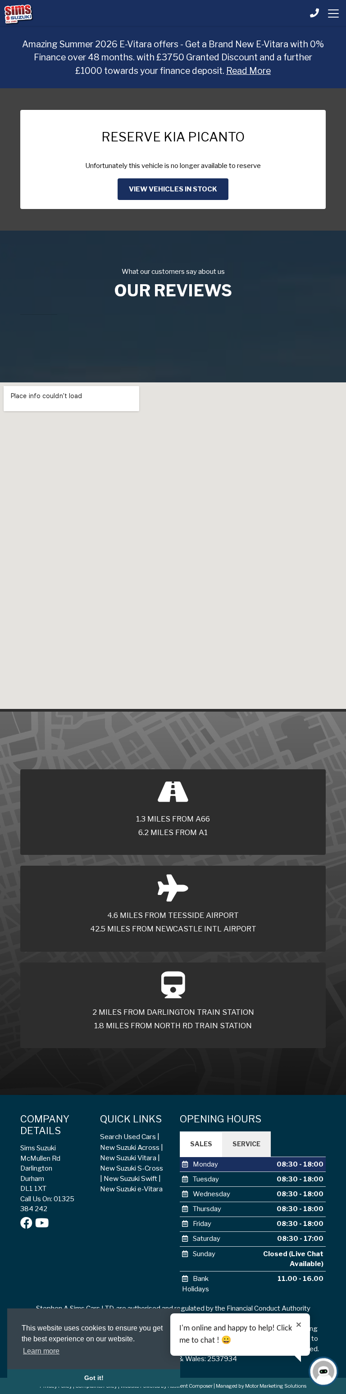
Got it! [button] (94, 1377)
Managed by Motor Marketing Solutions (261, 1386)
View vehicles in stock (173, 189)
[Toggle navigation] (333, 14)
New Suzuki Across (129, 1147)
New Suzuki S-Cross (131, 1168)
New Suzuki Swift (130, 1178)
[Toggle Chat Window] (323, 1371)
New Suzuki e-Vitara (131, 1189)
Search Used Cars (128, 1136)
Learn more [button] (41, 1351)
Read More (248, 70)
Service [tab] (246, 1144)
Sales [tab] (201, 1144)
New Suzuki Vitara (128, 1157)
